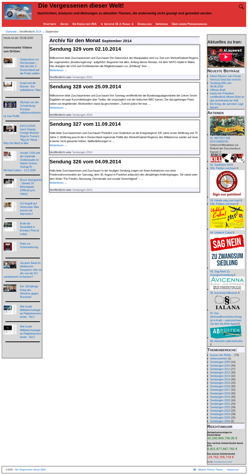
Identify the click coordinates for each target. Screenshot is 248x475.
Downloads (145, 23)
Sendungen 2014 (82, 77)
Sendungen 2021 (220, 403)
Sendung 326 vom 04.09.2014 (85, 161)
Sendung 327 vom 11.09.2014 (85, 124)
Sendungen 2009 (220, 361)
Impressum (162, 23)
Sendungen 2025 (220, 417)
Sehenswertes (218, 358)
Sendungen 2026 (220, 421)
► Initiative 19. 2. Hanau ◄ (117, 23)
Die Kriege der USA (84, 23)
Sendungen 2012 (220, 372)
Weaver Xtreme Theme (210, 469)
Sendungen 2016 (220, 386)
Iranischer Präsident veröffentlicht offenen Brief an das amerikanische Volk (227, 97)
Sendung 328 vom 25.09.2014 (85, 86)
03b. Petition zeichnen (223, 203)
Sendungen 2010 (220, 365)
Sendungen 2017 (220, 389)
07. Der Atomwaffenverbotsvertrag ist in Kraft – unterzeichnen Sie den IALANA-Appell (225, 318)
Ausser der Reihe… (221, 355)
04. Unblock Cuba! (221, 232)
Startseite (49, 23)
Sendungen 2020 (220, 400)
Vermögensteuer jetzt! (223, 462)
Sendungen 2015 (220, 382)
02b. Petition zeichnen (223, 168)
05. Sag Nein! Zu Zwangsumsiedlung (221, 273)
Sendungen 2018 (220, 393)
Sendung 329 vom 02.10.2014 (85, 49)
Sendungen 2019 (220, 396)
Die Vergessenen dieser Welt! (81, 5)
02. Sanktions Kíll (220, 164)
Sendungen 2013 (220, 375)
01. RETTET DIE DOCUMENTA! (220, 139)
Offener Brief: (218, 89)
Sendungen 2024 (220, 414)
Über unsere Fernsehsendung (189, 23)
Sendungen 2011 (220, 369)
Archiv (64, 23)
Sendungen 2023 (220, 410)
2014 (38, 31)
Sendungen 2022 (220, 407)
